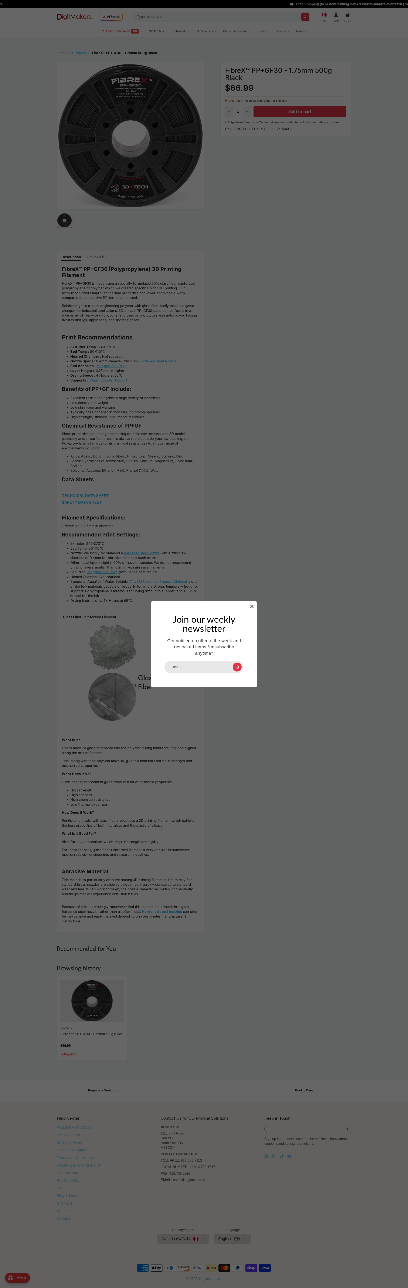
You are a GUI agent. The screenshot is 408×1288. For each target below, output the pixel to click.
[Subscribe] (237, 666)
